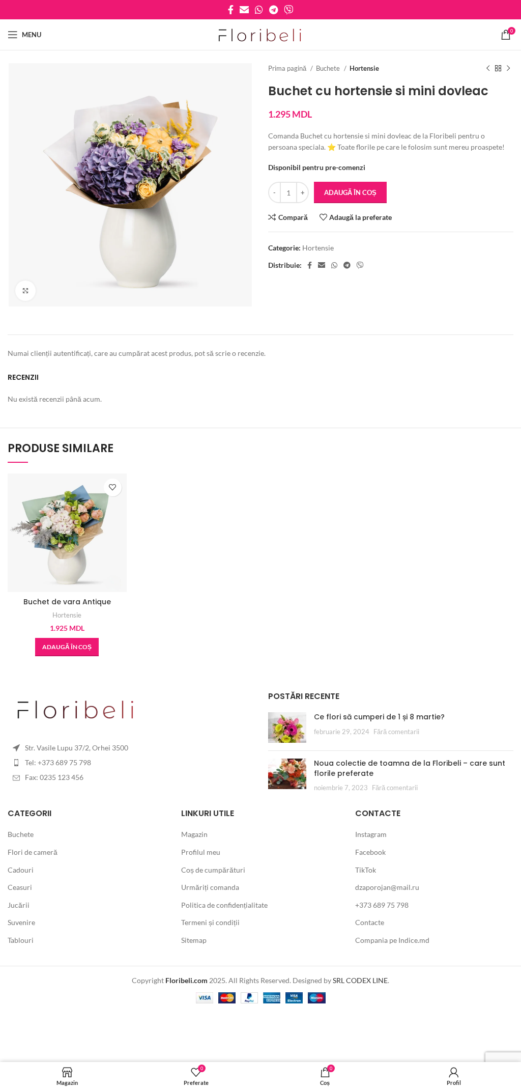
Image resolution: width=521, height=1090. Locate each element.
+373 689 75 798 (382, 905)
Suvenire (21, 922)
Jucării (19, 905)
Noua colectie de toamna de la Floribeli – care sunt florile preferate (409, 768)
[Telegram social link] (273, 9)
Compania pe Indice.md (392, 940)
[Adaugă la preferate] (113, 487)
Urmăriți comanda (210, 887)
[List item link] (130, 747)
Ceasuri (20, 887)
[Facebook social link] (231, 9)
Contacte (369, 922)
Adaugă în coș (350, 192)
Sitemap (194, 940)
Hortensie (364, 68)
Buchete (328, 68)
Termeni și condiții (210, 922)
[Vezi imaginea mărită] (25, 291)
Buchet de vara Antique (67, 602)
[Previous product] (488, 69)
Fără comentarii (396, 732)
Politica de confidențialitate (224, 905)
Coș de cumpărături (213, 869)
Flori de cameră (32, 852)
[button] (67, 647)
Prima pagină (288, 68)
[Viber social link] (288, 9)
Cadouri (21, 869)
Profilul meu (200, 852)
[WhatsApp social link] (259, 9)
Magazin (194, 834)
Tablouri (21, 940)
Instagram (371, 834)
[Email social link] (244, 9)
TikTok (365, 869)
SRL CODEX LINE (360, 980)
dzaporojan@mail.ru (387, 887)
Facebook (370, 852)
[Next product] (508, 69)
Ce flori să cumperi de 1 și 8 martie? (379, 717)
